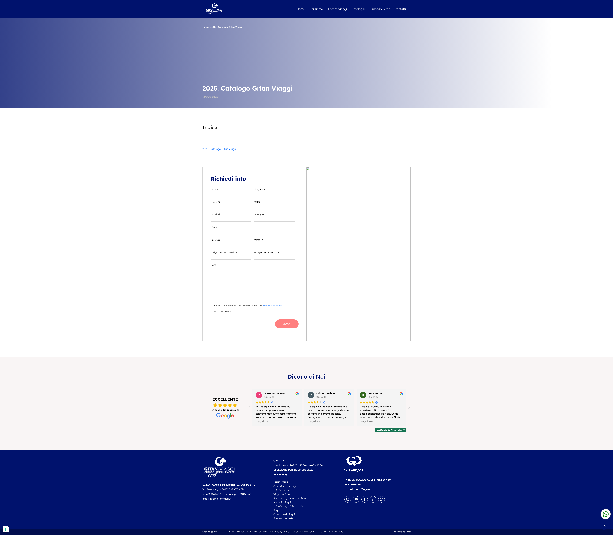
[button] (408, 408)
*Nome (214, 189)
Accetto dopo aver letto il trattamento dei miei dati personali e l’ (247, 305)
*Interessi (216, 239)
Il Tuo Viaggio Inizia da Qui (288, 506)
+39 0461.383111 (215, 494)
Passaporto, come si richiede (289, 498)
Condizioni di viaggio (285, 486)
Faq (275, 510)
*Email (214, 227)
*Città (257, 201)
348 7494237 (281, 474)
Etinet (408, 532)
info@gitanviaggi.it (220, 498)
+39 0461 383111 (247, 494)
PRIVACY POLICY (236, 532)
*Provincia (216, 214)
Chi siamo (316, 9)
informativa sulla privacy (272, 305)
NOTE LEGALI (220, 532)
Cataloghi (358, 9)
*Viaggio (259, 214)
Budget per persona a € (267, 252)
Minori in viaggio (282, 502)
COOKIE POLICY (253, 532)
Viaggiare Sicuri (282, 494)
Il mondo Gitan (380, 9)
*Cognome (259, 189)
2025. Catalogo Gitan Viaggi (219, 149)
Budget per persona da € (224, 252)
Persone (258, 239)
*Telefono (215, 201)
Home (301, 9)
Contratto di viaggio (284, 514)
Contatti (400, 9)
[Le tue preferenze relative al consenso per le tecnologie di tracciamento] (6, 529)
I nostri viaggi (337, 9)
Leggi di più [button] (262, 421)
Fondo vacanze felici (284, 518)
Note (213, 265)
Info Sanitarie (281, 490)
